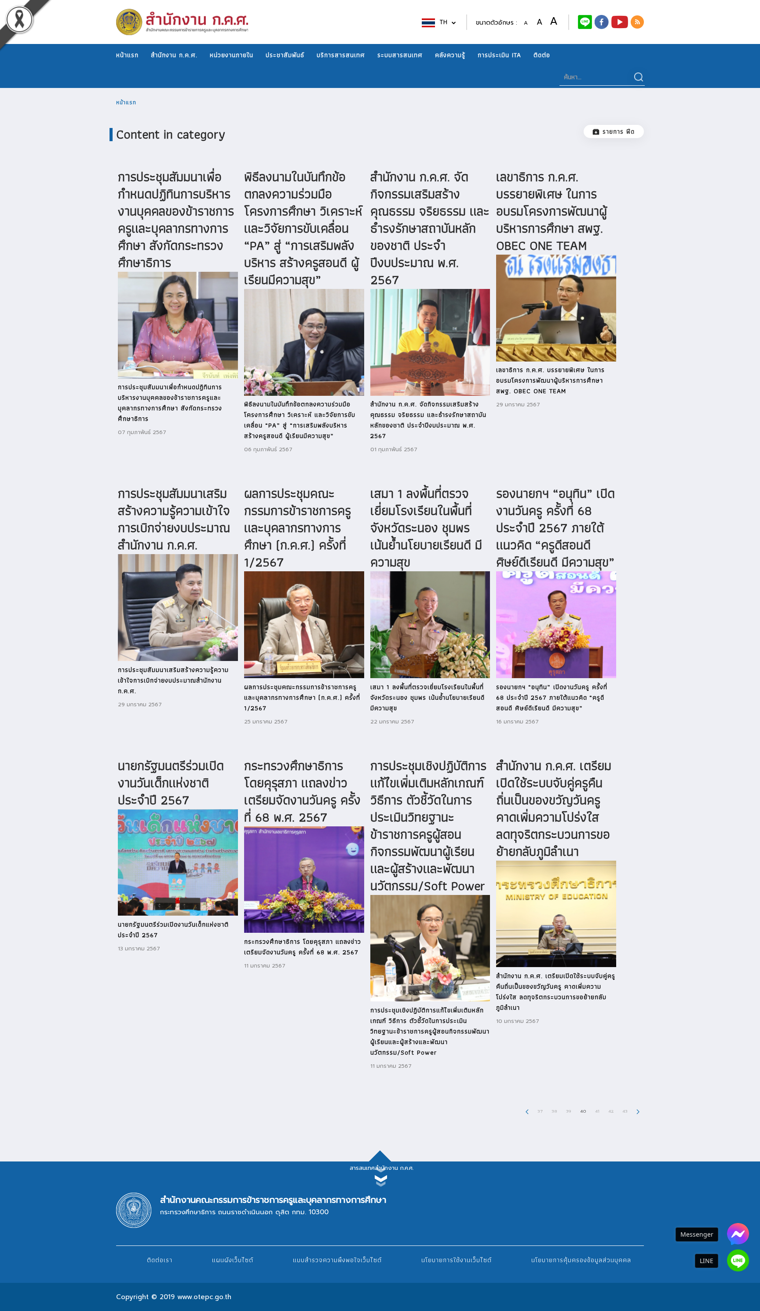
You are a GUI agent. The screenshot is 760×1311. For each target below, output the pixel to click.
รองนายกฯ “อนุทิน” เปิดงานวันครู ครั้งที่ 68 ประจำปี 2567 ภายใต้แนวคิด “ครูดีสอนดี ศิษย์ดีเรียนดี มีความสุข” (555, 527)
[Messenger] (738, 1234)
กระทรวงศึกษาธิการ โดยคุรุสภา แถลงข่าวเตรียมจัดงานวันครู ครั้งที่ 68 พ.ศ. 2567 (302, 791)
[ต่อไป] (638, 1111)
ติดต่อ (541, 55)
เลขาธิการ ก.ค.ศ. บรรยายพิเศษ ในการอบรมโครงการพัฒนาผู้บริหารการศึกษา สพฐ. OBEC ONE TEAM (551, 211)
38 (554, 1111)
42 (611, 1111)
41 (597, 1111)
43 (625, 1111)
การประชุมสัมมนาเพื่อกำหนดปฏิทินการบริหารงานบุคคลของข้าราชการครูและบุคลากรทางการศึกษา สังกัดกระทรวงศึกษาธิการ (176, 219)
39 (568, 1111)
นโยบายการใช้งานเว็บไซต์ (456, 1260)
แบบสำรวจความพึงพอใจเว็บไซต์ (337, 1260)
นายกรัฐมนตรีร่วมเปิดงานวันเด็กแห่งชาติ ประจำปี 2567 (171, 783)
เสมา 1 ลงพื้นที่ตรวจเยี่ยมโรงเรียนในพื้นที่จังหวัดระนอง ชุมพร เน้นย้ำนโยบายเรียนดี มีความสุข (426, 527)
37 (540, 1111)
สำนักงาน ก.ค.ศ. (174, 55)
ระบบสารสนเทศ (400, 55)
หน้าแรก (127, 55)
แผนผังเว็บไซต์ (232, 1260)
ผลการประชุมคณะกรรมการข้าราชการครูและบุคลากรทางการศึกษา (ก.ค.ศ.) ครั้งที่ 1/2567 (297, 527)
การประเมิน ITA (499, 55)
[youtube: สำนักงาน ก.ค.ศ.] (619, 21)
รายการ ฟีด (619, 131)
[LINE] (738, 1260)
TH (444, 22)
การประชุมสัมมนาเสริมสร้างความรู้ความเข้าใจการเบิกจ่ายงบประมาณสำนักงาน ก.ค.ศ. (174, 518)
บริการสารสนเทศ (341, 55)
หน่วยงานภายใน (231, 55)
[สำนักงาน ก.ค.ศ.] (602, 21)
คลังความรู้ (450, 55)
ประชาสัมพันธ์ (285, 55)
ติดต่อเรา (159, 1260)
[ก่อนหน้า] (527, 1111)
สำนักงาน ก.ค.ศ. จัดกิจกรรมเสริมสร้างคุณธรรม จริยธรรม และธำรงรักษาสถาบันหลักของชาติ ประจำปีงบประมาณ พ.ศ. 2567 (430, 228)
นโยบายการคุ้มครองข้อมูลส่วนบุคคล (581, 1260)
